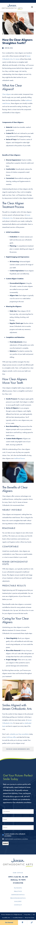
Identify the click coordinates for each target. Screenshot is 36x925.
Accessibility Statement (18, 917)
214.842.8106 (18, 883)
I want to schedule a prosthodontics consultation (16, 839)
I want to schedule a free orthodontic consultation (14, 835)
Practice (18, 891)
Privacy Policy (27, 914)
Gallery (18, 901)
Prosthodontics (18, 898)
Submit (5, 843)
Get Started (9, 922)
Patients (18, 888)
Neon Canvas (31, 917)
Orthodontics (18, 895)
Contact (18, 905)
